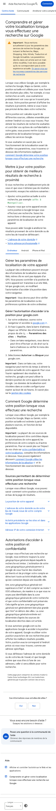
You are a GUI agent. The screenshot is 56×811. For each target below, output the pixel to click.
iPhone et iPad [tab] (38, 250)
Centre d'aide (8, 11)
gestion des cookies (21, 393)
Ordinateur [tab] (12, 250)
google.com (39, 323)
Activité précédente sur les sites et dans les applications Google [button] (25, 522)
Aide (7, 760)
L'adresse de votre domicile (21, 239)
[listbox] (14, 805)
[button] (4, 4)
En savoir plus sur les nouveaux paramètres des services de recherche (30, 71)
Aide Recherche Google (21, 3)
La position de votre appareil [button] (19, 501)
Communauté (23, 11)
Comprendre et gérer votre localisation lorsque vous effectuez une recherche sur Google (29, 780)
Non (34, 706)
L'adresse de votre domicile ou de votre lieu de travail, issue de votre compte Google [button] (25, 511)
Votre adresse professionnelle (22, 243)
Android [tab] (25, 250)
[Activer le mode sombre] (26, 805)
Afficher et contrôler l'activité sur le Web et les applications (30, 769)
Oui (21, 706)
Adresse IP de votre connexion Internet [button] (24, 530)
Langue (10, 802)
